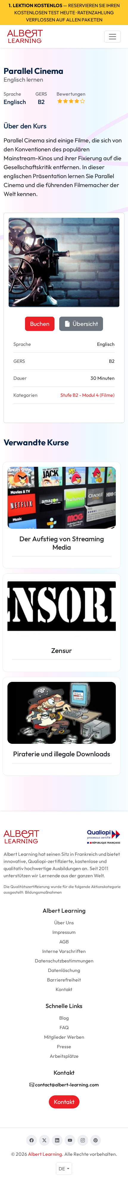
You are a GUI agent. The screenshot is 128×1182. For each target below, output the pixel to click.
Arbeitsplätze (64, 1056)
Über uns (64, 923)
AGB (64, 942)
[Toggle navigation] (112, 37)
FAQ (64, 1027)
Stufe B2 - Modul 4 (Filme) (87, 395)
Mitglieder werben (64, 1037)
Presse (64, 1046)
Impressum (64, 932)
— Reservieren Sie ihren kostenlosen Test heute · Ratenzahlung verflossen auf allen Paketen (64, 12)
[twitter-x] (44, 1140)
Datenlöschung (64, 970)
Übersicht (84, 323)
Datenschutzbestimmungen (64, 961)
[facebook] (31, 1140)
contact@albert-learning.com (66, 1085)
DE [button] (62, 1169)
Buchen (39, 323)
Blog (64, 1018)
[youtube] (70, 1140)
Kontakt (64, 989)
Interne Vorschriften (64, 951)
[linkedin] (57, 1140)
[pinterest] (95, 1140)
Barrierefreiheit (64, 980)
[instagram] (82, 1140)
